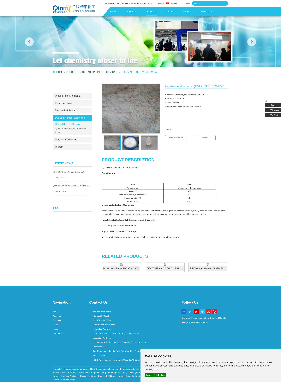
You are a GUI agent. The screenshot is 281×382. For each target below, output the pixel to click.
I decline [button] (160, 375)
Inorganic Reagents (111, 372)
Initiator (59, 147)
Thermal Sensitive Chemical (139, 72)
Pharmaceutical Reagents (65, 372)
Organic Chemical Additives (65, 376)
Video (170, 12)
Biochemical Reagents (89, 372)
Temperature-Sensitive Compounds (136, 369)
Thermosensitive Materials (76, 369)
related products (125, 256)
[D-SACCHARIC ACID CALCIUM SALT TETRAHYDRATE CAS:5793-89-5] (165, 264)
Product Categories (72, 87)
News (186, 12)
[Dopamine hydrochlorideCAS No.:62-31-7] (121, 264)
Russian (187, 3)
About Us (131, 12)
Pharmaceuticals (63, 103)
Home (113, 12)
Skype (273, 105)
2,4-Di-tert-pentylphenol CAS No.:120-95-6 (208, 268)
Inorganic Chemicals (65, 139)
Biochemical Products (66, 110)
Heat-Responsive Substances (104, 369)
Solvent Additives (88, 376)
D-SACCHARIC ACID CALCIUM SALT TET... (165, 268)
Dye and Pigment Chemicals (100, 72)
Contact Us (205, 12)
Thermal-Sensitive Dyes (64, 379)
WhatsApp (275, 110)
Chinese (173, 3)
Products (152, 12)
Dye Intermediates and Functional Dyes (70, 130)
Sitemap (204, 322)
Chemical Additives (106, 376)
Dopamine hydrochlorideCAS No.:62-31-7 (121, 268)
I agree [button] (149, 375)
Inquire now (176, 137)
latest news (63, 163)
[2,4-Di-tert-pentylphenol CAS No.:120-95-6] (208, 264)
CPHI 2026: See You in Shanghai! (68, 172)
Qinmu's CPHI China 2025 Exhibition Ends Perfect (72, 186)
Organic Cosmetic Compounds (132, 376)
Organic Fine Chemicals (67, 96)
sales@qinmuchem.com (119, 3)
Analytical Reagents (131, 372)
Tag (56, 208)
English (161, 3)
